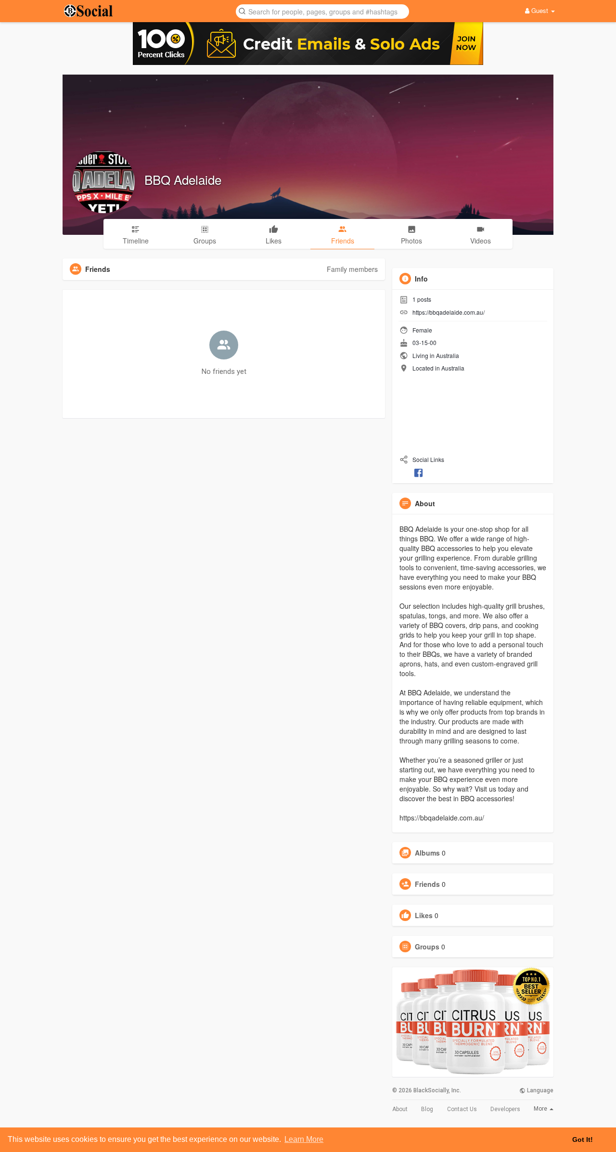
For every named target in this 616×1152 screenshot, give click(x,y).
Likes (424, 915)
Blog (427, 1109)
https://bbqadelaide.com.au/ (448, 312)
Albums (427, 853)
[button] (322, 11)
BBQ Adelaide (182, 179)
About (400, 1109)
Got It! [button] (582, 1139)
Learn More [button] (303, 1139)
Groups (427, 946)
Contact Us (462, 1109)
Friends (427, 884)
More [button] (541, 1108)
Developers (505, 1109)
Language (539, 1090)
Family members (352, 269)
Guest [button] (539, 10)
